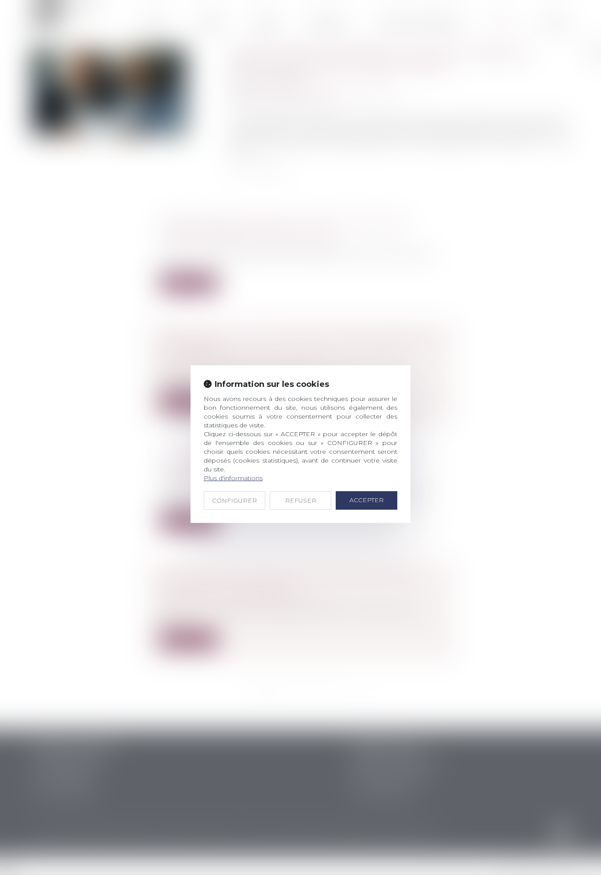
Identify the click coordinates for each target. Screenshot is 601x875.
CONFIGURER (234, 500)
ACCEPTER (366, 500)
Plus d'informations (233, 478)
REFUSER (300, 500)
